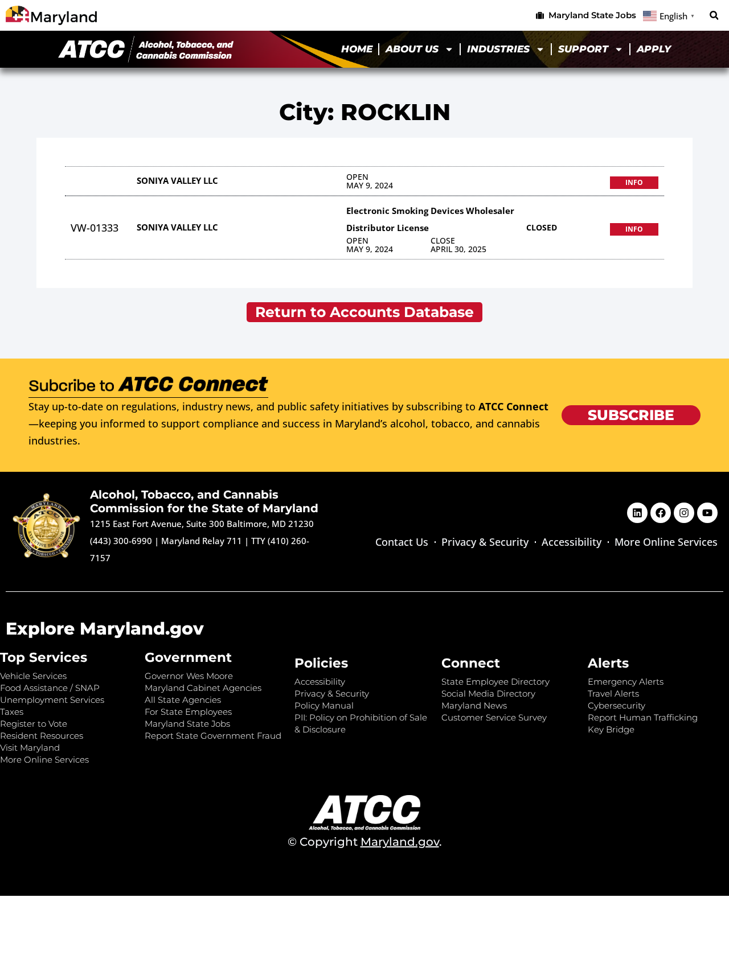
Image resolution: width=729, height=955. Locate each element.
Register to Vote (33, 723)
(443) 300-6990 (121, 540)
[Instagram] (684, 513)
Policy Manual (324, 705)
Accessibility (571, 542)
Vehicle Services (33, 675)
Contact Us (401, 542)
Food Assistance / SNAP (50, 687)
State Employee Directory (495, 681)
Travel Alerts (613, 693)
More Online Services (666, 542)
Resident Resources (41, 735)
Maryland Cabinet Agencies (203, 687)
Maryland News (474, 705)
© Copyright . (365, 842)
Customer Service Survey (494, 717)
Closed (541, 227)
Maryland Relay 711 (202, 540)
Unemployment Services (52, 699)
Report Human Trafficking (643, 717)
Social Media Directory (488, 693)
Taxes (11, 711)
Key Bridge (611, 729)
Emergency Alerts (626, 681)
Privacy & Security (485, 542)
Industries (498, 49)
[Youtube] (707, 513)
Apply (654, 49)
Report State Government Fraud (213, 735)
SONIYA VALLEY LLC (177, 180)
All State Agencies (183, 699)
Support (583, 49)
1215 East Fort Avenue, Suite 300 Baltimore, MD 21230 (202, 523)
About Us (412, 49)
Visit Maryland (30, 747)
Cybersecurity (616, 705)
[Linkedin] (637, 513)
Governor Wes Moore (189, 675)
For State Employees (188, 711)
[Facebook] (660, 513)
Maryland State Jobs (187, 723)
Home (356, 49)
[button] (714, 15)
